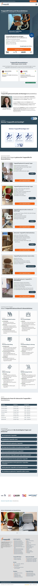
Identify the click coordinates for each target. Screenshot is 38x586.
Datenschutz (31, 582)
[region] (19, 411)
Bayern (11, 500)
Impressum (35, 582)
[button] (2, 521)
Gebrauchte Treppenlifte (5, 500)
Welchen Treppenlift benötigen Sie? (19, 129)
